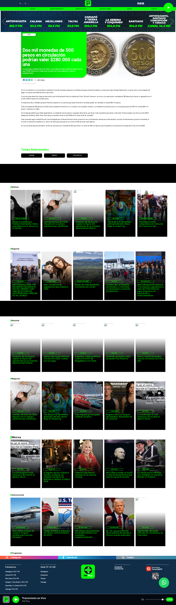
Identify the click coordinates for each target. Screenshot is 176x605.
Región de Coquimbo (20, 218)
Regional (114, 281)
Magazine (52, 218)
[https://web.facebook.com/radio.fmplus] (63, 557)
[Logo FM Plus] (88, 3)
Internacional (20, 527)
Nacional (84, 218)
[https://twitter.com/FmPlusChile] (123, 557)
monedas (54, 155)
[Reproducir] (168, 7)
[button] (4, 21)
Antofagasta (145, 281)
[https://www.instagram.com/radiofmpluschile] (7, 557)
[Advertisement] (88, 171)
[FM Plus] (20, 5)
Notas (29, 34)
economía (31, 155)
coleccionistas (77, 155)
